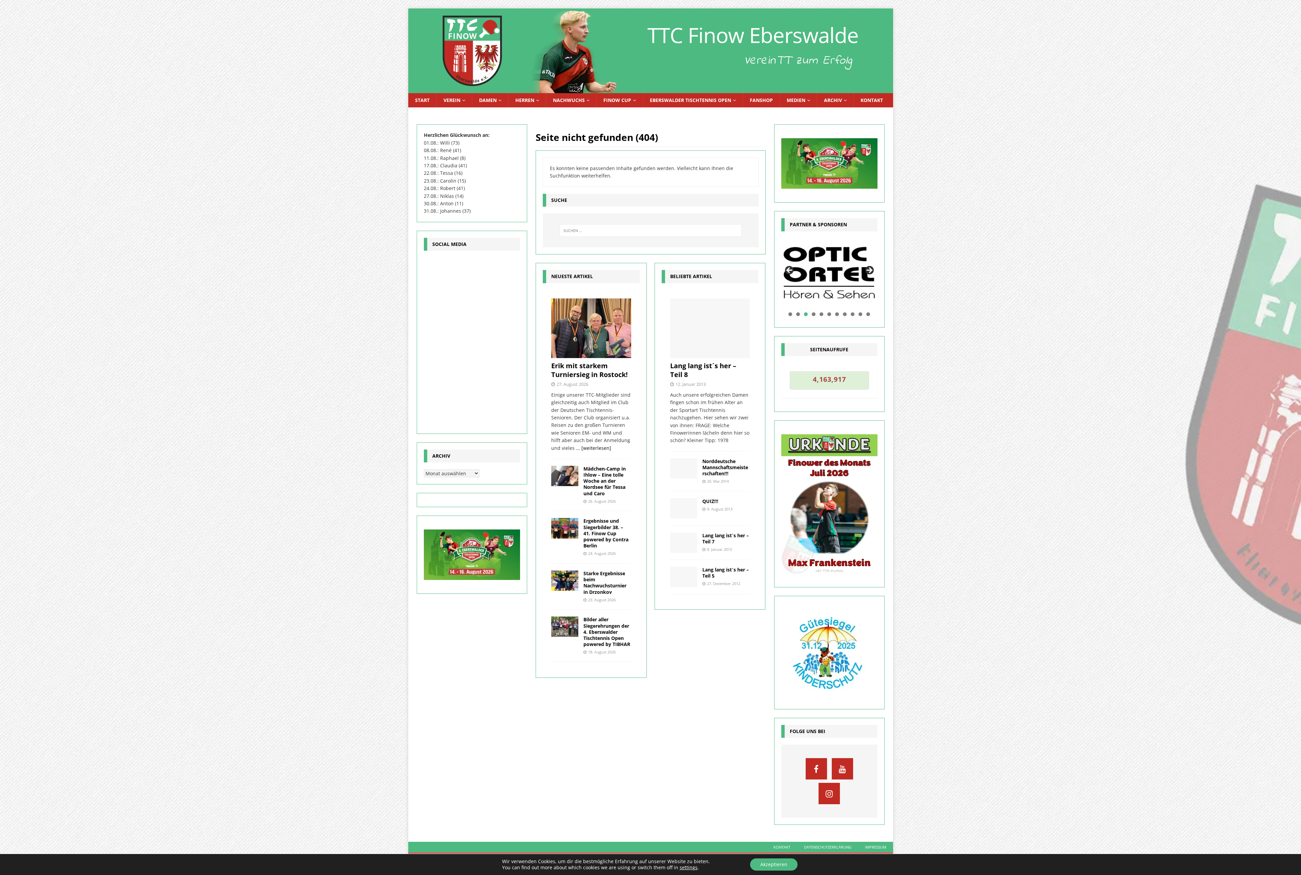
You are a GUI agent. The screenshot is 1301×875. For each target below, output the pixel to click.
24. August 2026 (602, 553)
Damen (488, 100)
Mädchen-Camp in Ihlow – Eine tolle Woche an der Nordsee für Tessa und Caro (604, 481)
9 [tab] (852, 314)
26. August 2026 (602, 501)
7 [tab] (837, 314)
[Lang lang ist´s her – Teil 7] (683, 543)
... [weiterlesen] (593, 448)
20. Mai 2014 (718, 481)
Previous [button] (790, 271)
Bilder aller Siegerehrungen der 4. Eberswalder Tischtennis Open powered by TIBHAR (606, 631)
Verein (451, 100)
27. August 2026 (572, 384)
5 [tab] (821, 314)
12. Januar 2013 (691, 384)
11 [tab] (868, 314)
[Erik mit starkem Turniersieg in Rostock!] (591, 328)
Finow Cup (617, 100)
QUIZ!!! (710, 501)
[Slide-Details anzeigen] (829, 272)
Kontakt (872, 100)
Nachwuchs (569, 100)
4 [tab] (813, 314)
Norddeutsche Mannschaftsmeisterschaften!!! (725, 467)
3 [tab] (806, 314)
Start (422, 100)
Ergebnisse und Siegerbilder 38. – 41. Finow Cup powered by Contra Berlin (605, 533)
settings (689, 867)
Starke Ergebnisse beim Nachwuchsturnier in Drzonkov (604, 582)
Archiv (833, 100)
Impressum (875, 847)
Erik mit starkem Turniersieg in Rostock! (589, 370)
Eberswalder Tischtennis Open (690, 100)
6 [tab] (829, 314)
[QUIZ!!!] (683, 508)
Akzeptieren (773, 864)
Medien (796, 100)
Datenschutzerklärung (827, 847)
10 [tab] (860, 314)
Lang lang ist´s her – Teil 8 (703, 370)
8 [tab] (845, 314)
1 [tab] (790, 314)
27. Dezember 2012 (723, 583)
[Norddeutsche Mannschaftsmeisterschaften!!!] (683, 468)
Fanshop (761, 100)
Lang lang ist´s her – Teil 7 (725, 538)
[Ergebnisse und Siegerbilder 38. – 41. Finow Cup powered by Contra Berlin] (564, 528)
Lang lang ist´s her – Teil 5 (725, 572)
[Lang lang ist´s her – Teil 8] (710, 328)
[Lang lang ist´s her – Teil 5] (683, 577)
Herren (524, 100)
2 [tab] (798, 314)
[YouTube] (842, 768)
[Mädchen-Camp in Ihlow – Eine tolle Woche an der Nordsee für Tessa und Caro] (564, 476)
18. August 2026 (602, 651)
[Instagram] (829, 793)
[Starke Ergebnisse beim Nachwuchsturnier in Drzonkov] (564, 580)
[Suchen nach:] (650, 230)
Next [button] (869, 271)
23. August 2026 (602, 599)
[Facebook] (816, 768)
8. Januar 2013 (719, 549)
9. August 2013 (719, 509)
